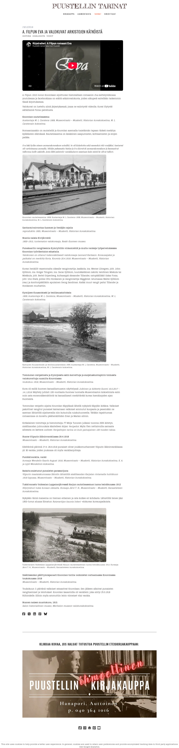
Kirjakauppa (69, 13)
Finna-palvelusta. (44, 110)
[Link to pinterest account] (94, 728)
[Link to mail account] (89, 728)
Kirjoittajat (110, 13)
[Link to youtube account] (99, 728)
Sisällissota (38, 36)
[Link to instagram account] (84, 728)
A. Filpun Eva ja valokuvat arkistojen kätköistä (62, 32)
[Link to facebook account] (80, 728)
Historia (26, 36)
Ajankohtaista (84, 13)
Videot (50, 36)
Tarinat (97, 13)
